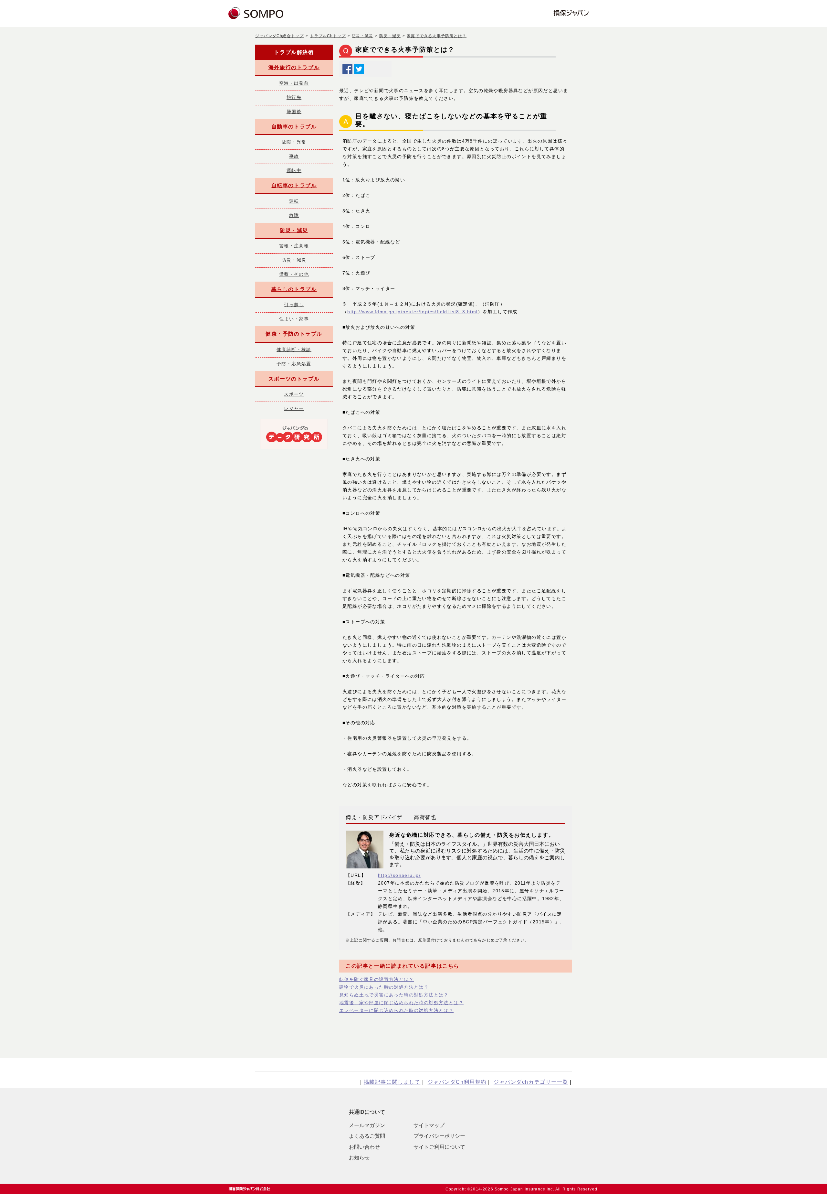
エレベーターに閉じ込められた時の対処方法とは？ (396, 1010)
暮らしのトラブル (294, 289)
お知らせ (359, 1157)
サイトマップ (429, 1125)
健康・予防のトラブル (294, 334)
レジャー (294, 408)
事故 (294, 156)
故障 (294, 215)
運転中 (294, 170)
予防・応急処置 (294, 363)
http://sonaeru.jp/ (399, 875)
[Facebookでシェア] (347, 67)
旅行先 (294, 97)
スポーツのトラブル (293, 379)
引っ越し (294, 304)
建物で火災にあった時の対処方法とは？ (384, 987)
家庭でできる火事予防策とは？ (436, 36)
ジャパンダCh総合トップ (279, 36)
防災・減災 (362, 36)
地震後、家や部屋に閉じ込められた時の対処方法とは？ (401, 1002)
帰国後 (294, 111)
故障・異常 (294, 142)
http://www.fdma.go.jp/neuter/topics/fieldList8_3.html (412, 311)
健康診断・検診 (294, 349)
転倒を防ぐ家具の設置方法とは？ (376, 979)
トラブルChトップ (328, 36)
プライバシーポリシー (439, 1136)
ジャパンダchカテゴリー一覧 (531, 1082)
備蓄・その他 (294, 274)
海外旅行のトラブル (293, 67)
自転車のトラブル (294, 185)
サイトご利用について (439, 1147)
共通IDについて (367, 1112)
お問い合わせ (364, 1147)
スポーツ (294, 394)
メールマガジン (367, 1125)
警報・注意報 (294, 245)
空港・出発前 (294, 83)
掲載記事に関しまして (392, 1082)
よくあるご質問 (367, 1136)
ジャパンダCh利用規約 (457, 1082)
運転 (294, 201)
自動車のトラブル (294, 126)
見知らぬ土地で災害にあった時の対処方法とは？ (394, 994)
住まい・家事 (294, 318)
